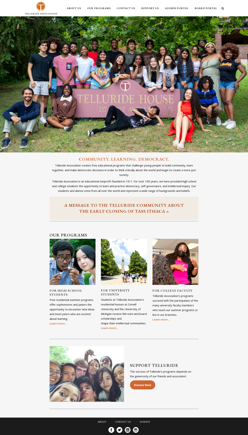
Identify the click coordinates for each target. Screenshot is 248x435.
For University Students (115, 292)
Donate (145, 421)
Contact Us (123, 421)
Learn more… (58, 323)
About (102, 421)
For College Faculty (172, 291)
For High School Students (66, 293)
